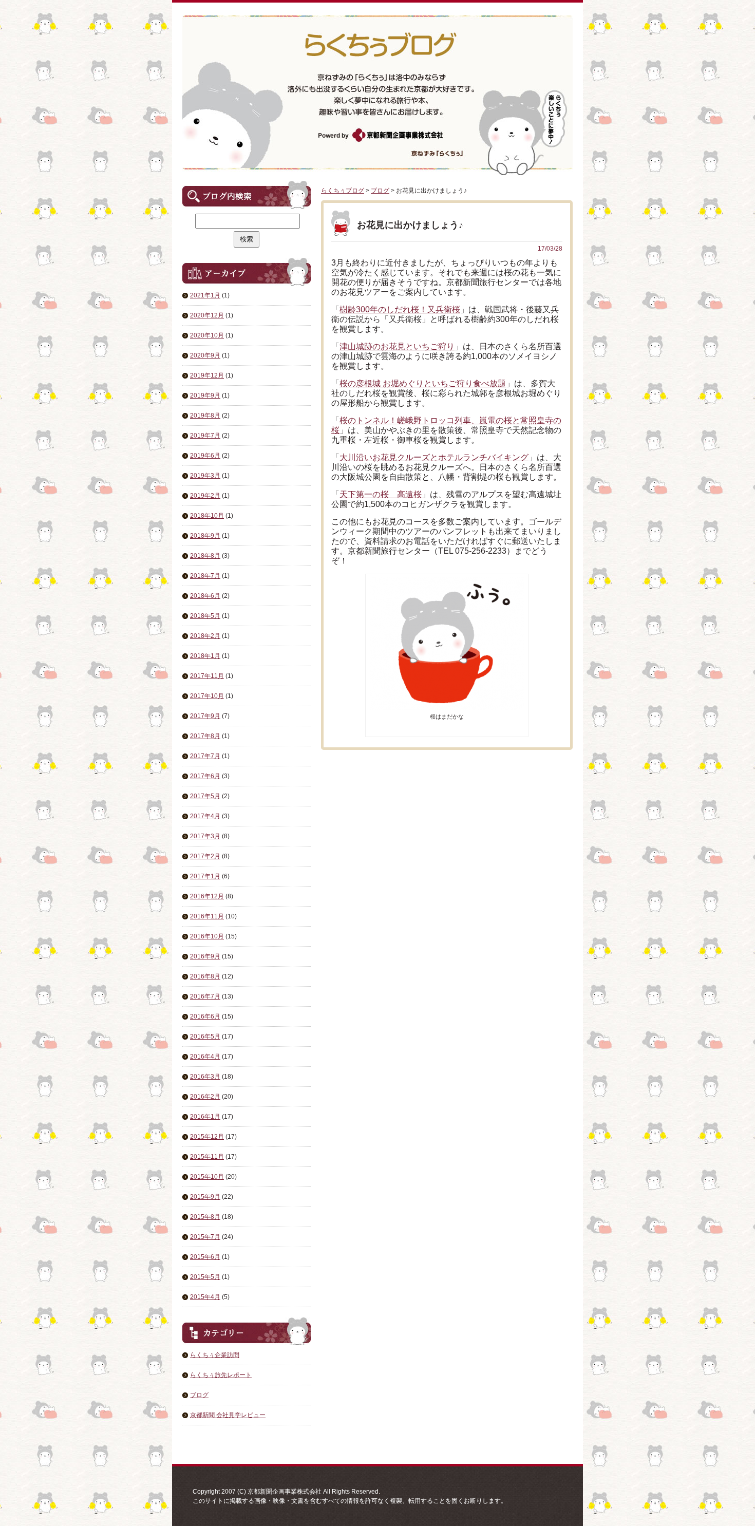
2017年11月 (207, 676)
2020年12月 (207, 315)
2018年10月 (207, 515)
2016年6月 (205, 1016)
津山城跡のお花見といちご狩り (397, 346)
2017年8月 (205, 736)
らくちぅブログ (342, 190)
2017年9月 (205, 716)
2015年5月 (205, 1276)
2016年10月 (207, 936)
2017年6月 (205, 776)
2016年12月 (207, 896)
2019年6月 (205, 455)
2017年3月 (205, 836)
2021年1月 (205, 295)
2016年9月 (205, 956)
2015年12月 (207, 1136)
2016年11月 (207, 916)
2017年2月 (205, 856)
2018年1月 (205, 656)
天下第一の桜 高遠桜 (380, 494)
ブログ (199, 1395)
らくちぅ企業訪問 (214, 1355)
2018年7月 (205, 575)
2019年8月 (205, 415)
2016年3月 (205, 1076)
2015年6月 (205, 1256)
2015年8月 (205, 1216)
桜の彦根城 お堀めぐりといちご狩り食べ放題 (422, 383)
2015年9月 (205, 1196)
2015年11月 (207, 1156)
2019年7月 (205, 435)
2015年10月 (207, 1176)
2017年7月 (205, 756)
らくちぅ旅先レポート (221, 1375)
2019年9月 (205, 395)
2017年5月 (205, 796)
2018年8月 (205, 555)
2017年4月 (205, 816)
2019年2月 (205, 495)
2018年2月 (205, 635)
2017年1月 (205, 876)
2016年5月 (205, 1036)
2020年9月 (205, 355)
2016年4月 (205, 1056)
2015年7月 (205, 1236)
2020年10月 (207, 335)
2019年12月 (207, 375)
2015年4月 (205, 1297)
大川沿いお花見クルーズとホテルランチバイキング (433, 457)
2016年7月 (205, 996)
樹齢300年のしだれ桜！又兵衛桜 (399, 309)
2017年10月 (207, 696)
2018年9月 (205, 535)
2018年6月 (205, 595)
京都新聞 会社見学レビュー (228, 1415)
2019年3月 (205, 475)
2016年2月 (205, 1096)
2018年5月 (205, 615)
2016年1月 (205, 1116)
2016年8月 (205, 976)
